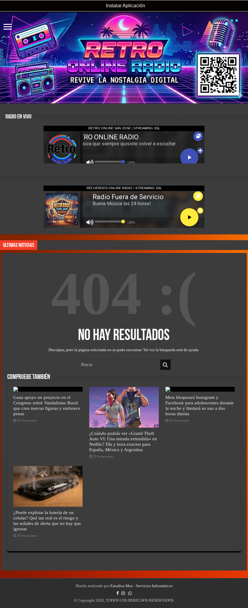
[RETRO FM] (124, 57)
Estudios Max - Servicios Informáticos (141, 586)
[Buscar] (165, 365)
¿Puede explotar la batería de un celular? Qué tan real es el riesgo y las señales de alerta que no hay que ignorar (47, 520)
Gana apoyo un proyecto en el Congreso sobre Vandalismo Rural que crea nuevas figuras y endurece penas (46, 405)
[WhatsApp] (130, 593)
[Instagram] (123, 593)
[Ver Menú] (8, 27)
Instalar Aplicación (125, 5)
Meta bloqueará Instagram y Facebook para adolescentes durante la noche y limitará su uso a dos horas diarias (199, 405)
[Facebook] (117, 593)
